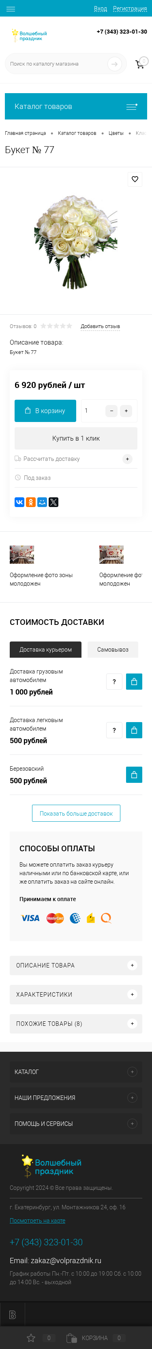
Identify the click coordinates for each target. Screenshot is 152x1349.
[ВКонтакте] (19, 502)
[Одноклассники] (31, 502)
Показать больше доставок (76, 813)
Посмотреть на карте (37, 1220)
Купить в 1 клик (76, 438)
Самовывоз (112, 649)
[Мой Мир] (42, 502)
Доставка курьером (45, 649)
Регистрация (130, 8)
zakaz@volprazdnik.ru (66, 1260)
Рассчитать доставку (52, 459)
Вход (100, 8)
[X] (53, 502)
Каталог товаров (43, 106)
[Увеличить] (76, 242)
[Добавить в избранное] (135, 179)
